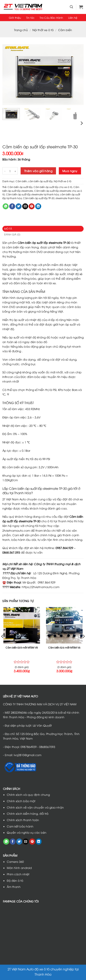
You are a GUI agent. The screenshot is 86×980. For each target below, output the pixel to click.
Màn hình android (19, 868)
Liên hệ (72, 17)
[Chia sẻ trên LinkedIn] (38, 206)
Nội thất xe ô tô (43, 30)
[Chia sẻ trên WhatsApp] (6, 206)
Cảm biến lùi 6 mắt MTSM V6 (64, 647)
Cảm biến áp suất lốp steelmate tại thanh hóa (32, 194)
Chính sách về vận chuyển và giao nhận (35, 807)
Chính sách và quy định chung (28, 794)
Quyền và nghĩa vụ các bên (26, 832)
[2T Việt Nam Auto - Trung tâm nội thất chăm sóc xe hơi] (23, 7)
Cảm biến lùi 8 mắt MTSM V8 (22, 647)
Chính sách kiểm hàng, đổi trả (27, 813)
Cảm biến (65, 30)
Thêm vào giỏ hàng (38, 171)
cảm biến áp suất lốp (40, 181)
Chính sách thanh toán (23, 820)
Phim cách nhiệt (18, 874)
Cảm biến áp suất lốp (20, 187)
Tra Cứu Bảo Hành (51, 17)
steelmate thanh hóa (68, 198)
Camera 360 (15, 861)
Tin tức (30, 17)
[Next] (77, 75)
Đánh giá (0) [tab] (12, 234)
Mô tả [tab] (8, 228)
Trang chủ (21, 30)
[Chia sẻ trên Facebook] (12, 206)
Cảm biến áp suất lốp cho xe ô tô (53, 187)
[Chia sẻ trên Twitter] (19, 206)
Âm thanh (14, 886)
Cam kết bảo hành (20, 826)
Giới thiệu (15, 17)
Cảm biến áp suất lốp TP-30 (38, 198)
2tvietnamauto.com (16, 530)
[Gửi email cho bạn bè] (25, 206)
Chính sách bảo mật (21, 801)
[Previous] (9, 75)
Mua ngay (69, 171)
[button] (71, 7)
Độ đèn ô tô (15, 880)
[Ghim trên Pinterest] (32, 206)
